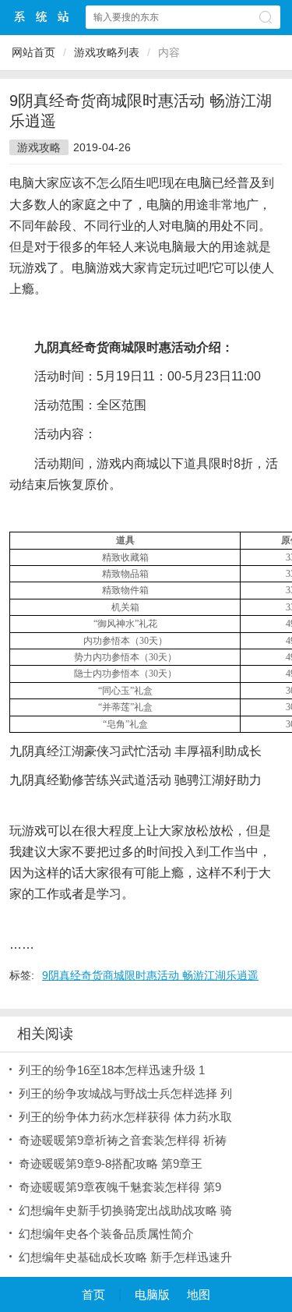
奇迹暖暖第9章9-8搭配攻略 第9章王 (110, 1163)
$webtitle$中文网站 (42, 16)
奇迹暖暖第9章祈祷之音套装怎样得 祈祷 (123, 1140)
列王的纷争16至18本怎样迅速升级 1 (112, 1070)
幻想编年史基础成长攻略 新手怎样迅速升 (125, 1257)
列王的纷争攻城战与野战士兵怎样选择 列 (125, 1093)
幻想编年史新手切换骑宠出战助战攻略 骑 (125, 1210)
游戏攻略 (39, 147)
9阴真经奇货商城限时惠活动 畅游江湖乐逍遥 (150, 975)
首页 (93, 1294)
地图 (198, 1294)
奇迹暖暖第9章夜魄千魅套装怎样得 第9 (120, 1187)
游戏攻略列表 (106, 52)
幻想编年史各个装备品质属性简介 (106, 1233)
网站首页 (33, 52)
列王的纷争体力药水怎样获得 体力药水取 (125, 1116)
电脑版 (152, 1294)
